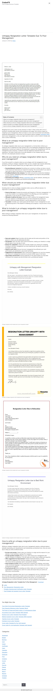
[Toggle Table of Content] (40, 117)
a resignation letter (28, 177)
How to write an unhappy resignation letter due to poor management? (20, 126)
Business (4, 639)
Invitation (4, 659)
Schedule (4, 675)
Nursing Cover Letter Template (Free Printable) (14, 614)
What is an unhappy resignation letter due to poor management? (19, 119)
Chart (3, 648)
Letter (5, 585)
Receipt (4, 669)
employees (15, 176)
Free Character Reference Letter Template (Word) (15, 608)
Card (3, 642)
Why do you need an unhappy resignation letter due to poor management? (21, 121)
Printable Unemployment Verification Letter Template (18, 589)
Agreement (5, 635)
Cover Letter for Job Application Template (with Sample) (17, 625)
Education (4, 652)
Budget (4, 637)
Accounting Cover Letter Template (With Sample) (15, 612)
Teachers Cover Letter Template (10, 619)
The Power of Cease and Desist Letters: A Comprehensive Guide (19, 610)
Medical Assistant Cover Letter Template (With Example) (17, 616)
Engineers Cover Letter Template (10, 621)
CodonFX (6, 2)
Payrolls (4, 665)
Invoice (4, 661)
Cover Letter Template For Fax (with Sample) (14, 623)
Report (4, 671)
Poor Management (8, 587)
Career (4, 644)
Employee (4, 654)
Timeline (4, 678)
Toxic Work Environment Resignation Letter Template (16, 606)
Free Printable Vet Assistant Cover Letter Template (17, 591)
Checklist (4, 650)
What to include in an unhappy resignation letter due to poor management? (22, 124)
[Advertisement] (26, 19)
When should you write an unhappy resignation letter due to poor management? (23, 122)
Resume (4, 673)
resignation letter (45, 134)
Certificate (5, 646)
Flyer (3, 656)
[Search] (24, 684)
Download (41, 582)
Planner (4, 667)
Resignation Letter (19, 587)
